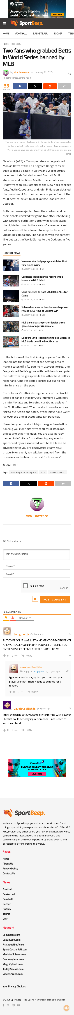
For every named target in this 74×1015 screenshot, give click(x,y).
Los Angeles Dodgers (23, 472)
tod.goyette (38, 671)
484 (43, 299)
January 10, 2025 (44, 72)
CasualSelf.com (11, 939)
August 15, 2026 (30, 284)
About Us (8, 863)
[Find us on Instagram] (13, 1005)
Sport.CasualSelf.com (15, 949)
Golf (5, 918)
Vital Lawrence (21, 72)
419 (43, 269)
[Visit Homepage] (26, 23)
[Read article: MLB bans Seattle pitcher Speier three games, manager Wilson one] (11, 326)
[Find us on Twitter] (8, 1005)
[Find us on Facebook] (3, 1005)
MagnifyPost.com (13, 964)
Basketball (40, 33)
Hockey (7, 908)
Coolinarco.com (11, 934)
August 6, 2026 (30, 330)
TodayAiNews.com (13, 968)
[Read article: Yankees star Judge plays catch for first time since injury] (11, 265)
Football (21, 33)
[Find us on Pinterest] (18, 1005)
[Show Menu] (4, 23)
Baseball (16, 43)
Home (6, 33)
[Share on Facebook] (20, 86)
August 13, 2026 (30, 315)
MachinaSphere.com (14, 954)
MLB (43, 472)
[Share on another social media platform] (64, 86)
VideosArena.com (13, 973)
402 (43, 315)
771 (42, 345)
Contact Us (9, 873)
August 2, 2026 (30, 345)
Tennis (6, 913)
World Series (57, 472)
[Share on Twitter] (35, 86)
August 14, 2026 (30, 299)
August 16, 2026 (30, 269)
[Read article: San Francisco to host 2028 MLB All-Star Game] (11, 296)
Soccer (58, 33)
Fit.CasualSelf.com (13, 944)
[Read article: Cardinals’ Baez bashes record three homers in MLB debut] (11, 280)
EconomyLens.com (13, 959)
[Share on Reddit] (50, 86)
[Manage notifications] (66, 1008)
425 (43, 284)
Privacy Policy (10, 868)
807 (42, 330)
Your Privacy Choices (14, 986)
